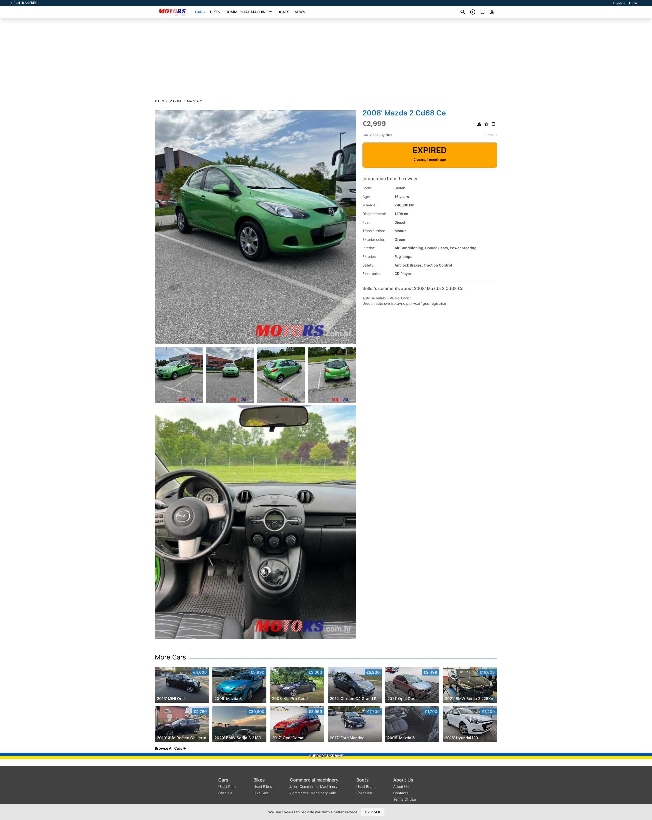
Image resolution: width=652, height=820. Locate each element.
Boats (283, 12)
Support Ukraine (326, 755)
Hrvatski (619, 3)
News (300, 12)
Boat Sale (364, 793)
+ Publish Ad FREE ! (24, 3)
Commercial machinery (248, 12)
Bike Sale (261, 793)
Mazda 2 (194, 101)
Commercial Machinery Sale (313, 793)
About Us (403, 780)
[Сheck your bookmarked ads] (482, 12)
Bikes (215, 12)
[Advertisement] (326, 60)
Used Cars (227, 786)
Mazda (176, 101)
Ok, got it (372, 812)
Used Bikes (262, 786)
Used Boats (365, 786)
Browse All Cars (168, 748)
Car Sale (225, 793)
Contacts (400, 793)
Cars (200, 12)
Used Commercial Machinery (313, 786)
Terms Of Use (404, 799)
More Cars (170, 657)
